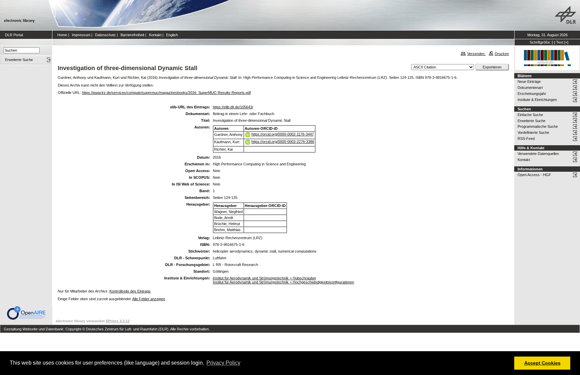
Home (62, 35)
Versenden (476, 54)
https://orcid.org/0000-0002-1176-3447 (282, 134)
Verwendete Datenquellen (538, 154)
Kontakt (155, 35)
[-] (553, 42)
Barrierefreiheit (132, 35)
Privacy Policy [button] (223, 363)
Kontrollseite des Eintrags (130, 291)
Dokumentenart (530, 88)
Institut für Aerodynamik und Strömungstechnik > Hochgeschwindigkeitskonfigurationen (283, 282)
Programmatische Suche (538, 126)
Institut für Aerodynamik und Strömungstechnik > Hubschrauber (264, 278)
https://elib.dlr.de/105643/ (233, 107)
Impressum (81, 35)
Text (559, 42)
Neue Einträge (529, 81)
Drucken (502, 54)
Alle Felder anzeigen (148, 299)
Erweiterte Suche (531, 121)
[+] (566, 42)
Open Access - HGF (534, 175)
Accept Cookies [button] (542, 363)
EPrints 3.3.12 (118, 321)
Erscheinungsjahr (532, 94)
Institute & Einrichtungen (537, 100)
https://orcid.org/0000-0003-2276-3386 (282, 142)
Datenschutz (105, 35)
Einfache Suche (530, 115)
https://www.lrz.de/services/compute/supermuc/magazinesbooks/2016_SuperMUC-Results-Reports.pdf (166, 93)
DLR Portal (14, 35)
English (172, 35)
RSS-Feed (526, 139)
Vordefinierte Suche (533, 132)
